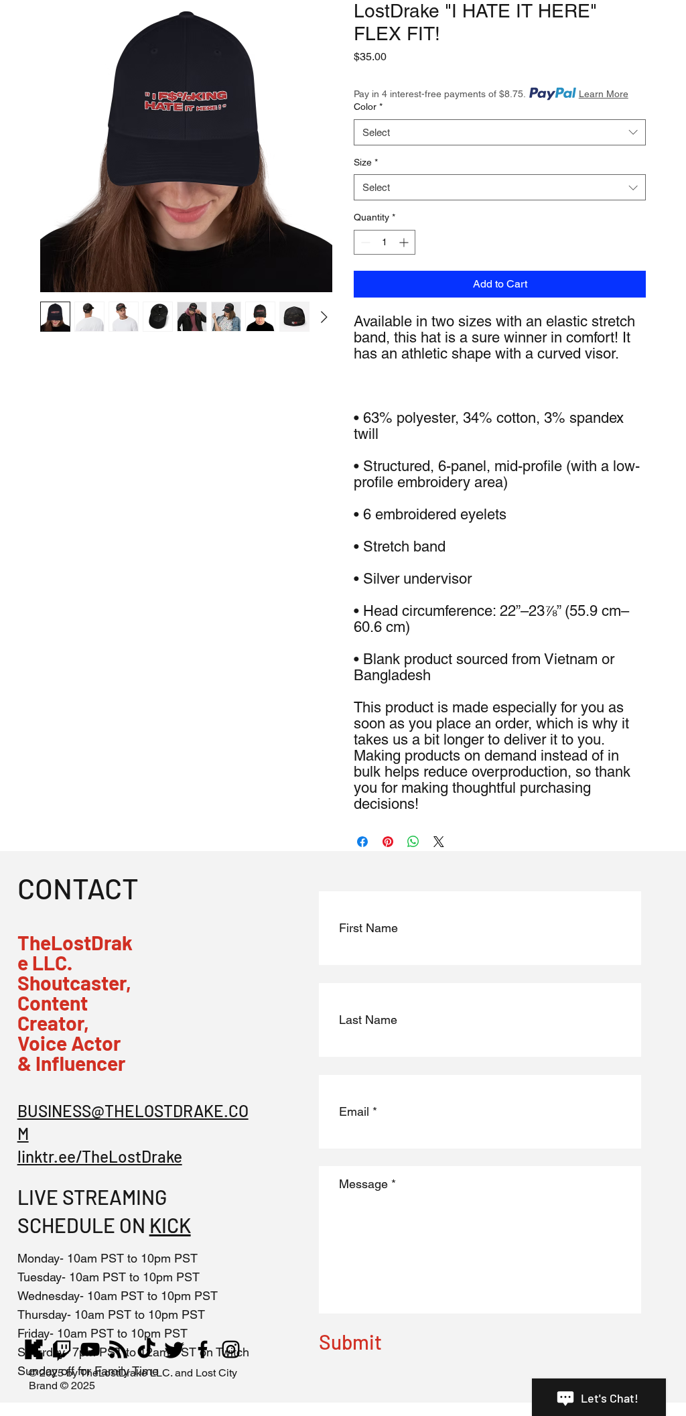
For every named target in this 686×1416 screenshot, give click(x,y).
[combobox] (500, 132)
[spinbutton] (384, 242)
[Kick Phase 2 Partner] (34, 1349)
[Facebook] (202, 1349)
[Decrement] (364, 242)
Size (366, 162)
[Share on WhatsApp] (413, 842)
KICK (170, 1225)
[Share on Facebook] (362, 842)
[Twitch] (62, 1349)
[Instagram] (231, 1349)
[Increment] (405, 242)
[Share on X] (439, 842)
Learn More (603, 93)
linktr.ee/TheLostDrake (99, 1156)
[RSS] (118, 1349)
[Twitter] (174, 1349)
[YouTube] (90, 1349)
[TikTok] (146, 1349)
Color (368, 106)
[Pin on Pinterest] (388, 842)
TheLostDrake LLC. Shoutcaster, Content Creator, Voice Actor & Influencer (75, 1002)
